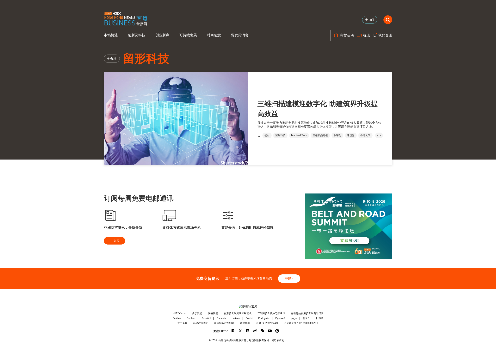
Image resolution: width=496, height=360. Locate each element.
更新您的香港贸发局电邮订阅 (307, 313)
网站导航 (245, 323)
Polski (249, 318)
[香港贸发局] (248, 306)
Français (221, 318)
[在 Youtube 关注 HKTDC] (270, 331)
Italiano (236, 318)
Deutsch (191, 318)
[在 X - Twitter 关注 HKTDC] (240, 331)
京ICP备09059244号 (267, 323)
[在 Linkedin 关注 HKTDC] (248, 331)
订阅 (116, 240)
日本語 (320, 318)
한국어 (306, 318)
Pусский (280, 318)
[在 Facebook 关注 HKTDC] (233, 331)
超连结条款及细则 (224, 323)
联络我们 (213, 313)
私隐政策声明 (200, 323)
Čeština (177, 318)
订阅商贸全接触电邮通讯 (271, 313)
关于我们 (197, 313)
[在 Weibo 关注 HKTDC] (255, 331)
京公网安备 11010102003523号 (301, 323)
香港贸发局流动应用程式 (237, 313)
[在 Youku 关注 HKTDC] (277, 331)
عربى (294, 318)
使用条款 (182, 323)
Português (264, 318)
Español (206, 318)
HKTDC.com (179, 313)
